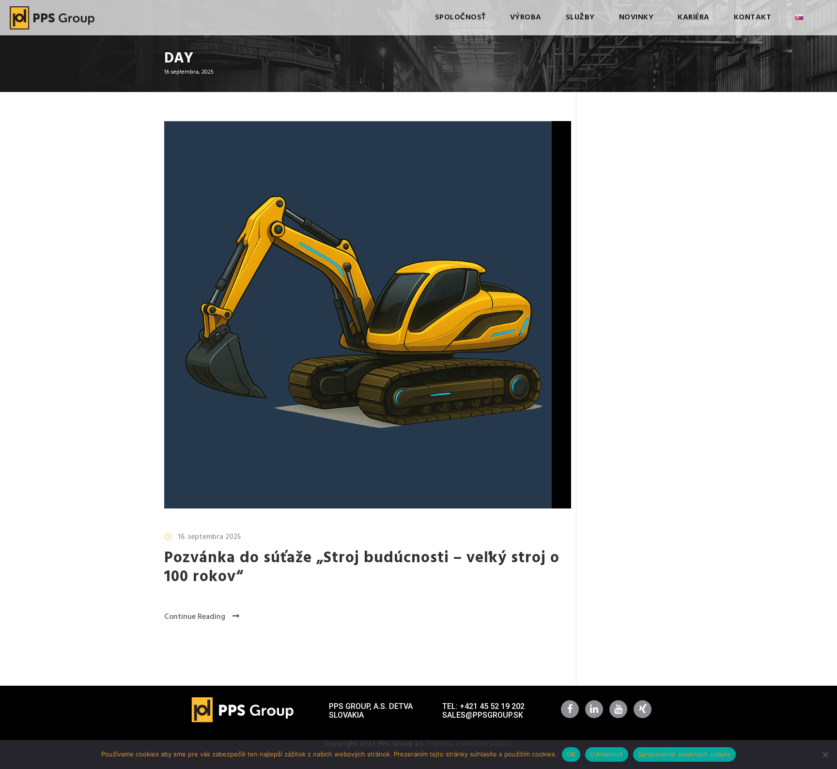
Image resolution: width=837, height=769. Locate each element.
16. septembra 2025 (209, 537)
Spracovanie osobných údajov (684, 754)
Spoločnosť (460, 17)
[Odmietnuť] (825, 754)
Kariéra (694, 17)
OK (571, 754)
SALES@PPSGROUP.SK (482, 715)
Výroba (526, 17)
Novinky (636, 17)
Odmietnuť (606, 754)
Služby (580, 17)
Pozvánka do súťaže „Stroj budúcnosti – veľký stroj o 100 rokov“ (361, 567)
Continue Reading (194, 617)
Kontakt (753, 17)
